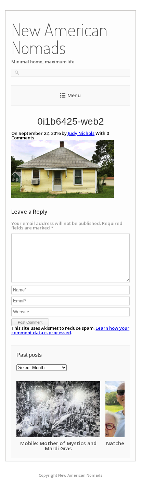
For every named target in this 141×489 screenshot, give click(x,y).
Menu (74, 95)
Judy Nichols (81, 133)
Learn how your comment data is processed (70, 330)
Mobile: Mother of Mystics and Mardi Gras (58, 446)
